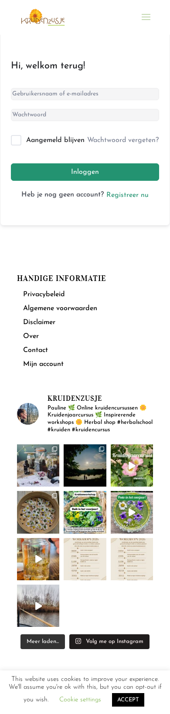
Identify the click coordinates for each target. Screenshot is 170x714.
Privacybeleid (44, 294)
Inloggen (85, 172)
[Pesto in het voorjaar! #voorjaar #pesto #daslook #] (132, 512)
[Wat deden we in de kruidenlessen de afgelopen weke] (38, 559)
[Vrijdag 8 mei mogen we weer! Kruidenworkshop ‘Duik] (85, 512)
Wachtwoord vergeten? (123, 140)
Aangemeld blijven (55, 140)
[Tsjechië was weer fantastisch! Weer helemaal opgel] (85, 465)
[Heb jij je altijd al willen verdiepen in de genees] (132, 465)
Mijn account (43, 364)
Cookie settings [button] (80, 700)
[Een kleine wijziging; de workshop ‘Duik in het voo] (85, 559)
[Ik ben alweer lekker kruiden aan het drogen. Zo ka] (38, 512)
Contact (35, 350)
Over (31, 336)
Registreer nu (127, 195)
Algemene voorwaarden (60, 308)
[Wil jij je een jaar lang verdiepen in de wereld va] (38, 465)
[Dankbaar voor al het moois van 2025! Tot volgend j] (38, 606)
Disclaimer (39, 322)
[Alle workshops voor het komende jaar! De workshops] (132, 559)
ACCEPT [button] (128, 700)
